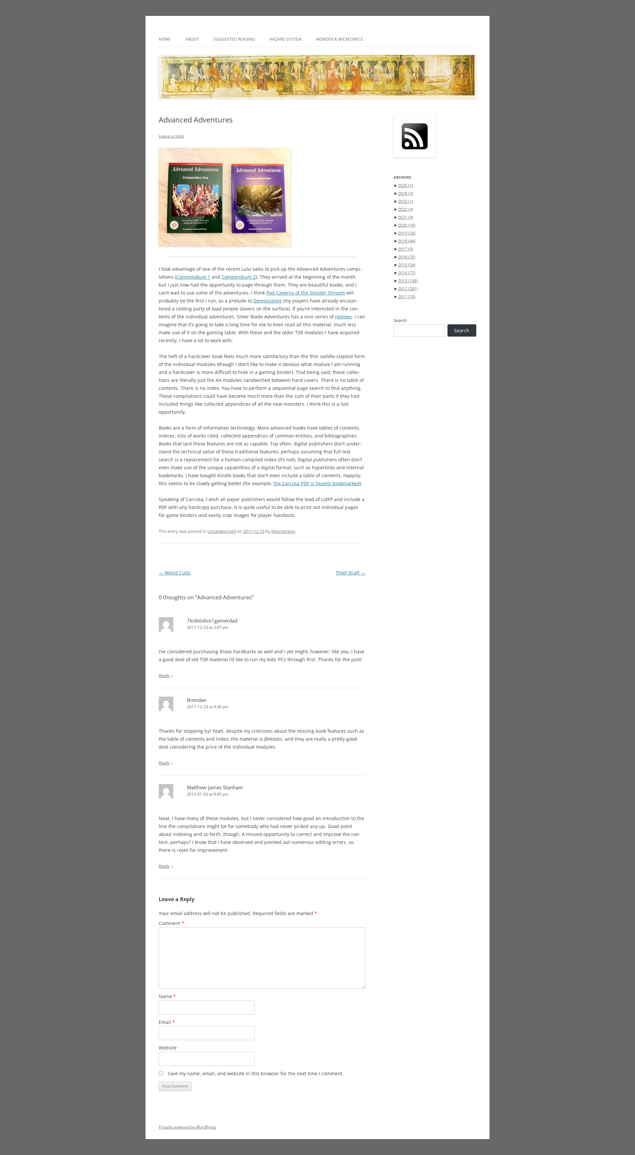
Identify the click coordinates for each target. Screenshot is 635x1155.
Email (167, 1022)
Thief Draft (350, 573)
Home (165, 39)
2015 (406, 265)
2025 (405, 185)
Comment (171, 923)
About (192, 39)
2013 (408, 281)
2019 (406, 233)
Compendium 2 (239, 277)
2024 (405, 193)
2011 (406, 297)
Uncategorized (221, 531)
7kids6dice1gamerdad (212, 620)
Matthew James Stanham (215, 787)
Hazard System (286, 39)
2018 (406, 241)
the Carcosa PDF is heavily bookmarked (317, 483)
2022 (405, 209)
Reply (164, 675)
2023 (405, 201)
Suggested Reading (234, 39)
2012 (408, 289)
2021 (405, 217)
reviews (343, 316)
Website (168, 1047)
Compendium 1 (193, 277)
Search (400, 320)
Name (167, 996)
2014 (406, 273)
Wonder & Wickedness (339, 39)
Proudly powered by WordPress (187, 1127)
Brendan (196, 700)
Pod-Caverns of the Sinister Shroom (305, 293)
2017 (405, 249)
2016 (406, 257)
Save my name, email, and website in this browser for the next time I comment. (256, 1073)
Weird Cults (174, 573)
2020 (406, 225)
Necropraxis (283, 531)
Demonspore (267, 301)
